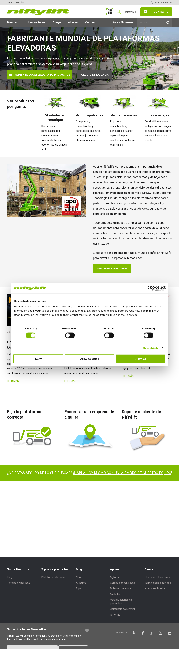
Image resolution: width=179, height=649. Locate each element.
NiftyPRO (115, 614)
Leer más (13, 380)
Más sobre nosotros (112, 268)
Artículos (81, 582)
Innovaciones (37, 22)
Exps (78, 588)
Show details (150, 348)
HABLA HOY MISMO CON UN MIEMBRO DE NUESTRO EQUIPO (122, 473)
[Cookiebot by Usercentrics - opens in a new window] (150, 288)
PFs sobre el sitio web (157, 577)
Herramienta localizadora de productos (39, 74)
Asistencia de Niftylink (122, 609)
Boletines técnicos (120, 588)
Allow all (140, 358)
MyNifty (109, 11)
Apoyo (57, 22)
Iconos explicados (155, 588)
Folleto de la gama (94, 74)
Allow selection (89, 358)
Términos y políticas (18, 582)
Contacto (161, 11)
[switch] (70, 335)
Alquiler (73, 22)
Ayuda (149, 569)
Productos (14, 22)
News (79, 577)
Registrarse (129, 11)
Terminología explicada (158, 582)
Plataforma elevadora (53, 577)
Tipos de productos (55, 569)
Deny (38, 358)
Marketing (115, 594)
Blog (9, 577)
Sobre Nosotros (123, 22)
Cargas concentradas (122, 582)
